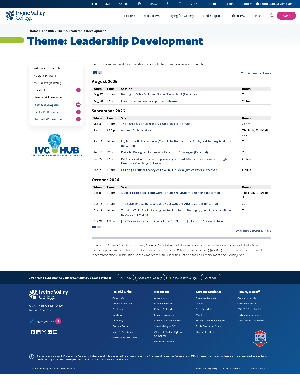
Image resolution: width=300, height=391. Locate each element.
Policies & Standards (165, 309)
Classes (245, 3)
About (94, 3)
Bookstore (118, 315)
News (107, 3)
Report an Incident (164, 341)
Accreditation (161, 298)
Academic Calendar (206, 298)
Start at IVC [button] (152, 15)
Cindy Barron (156, 250)
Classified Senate (247, 303)
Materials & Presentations (49, 97)
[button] (58, 321)
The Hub (48, 30)
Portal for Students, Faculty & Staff (275, 3)
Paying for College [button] (182, 15)
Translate (211, 3)
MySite (199, 315)
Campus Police (120, 326)
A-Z (155, 3)
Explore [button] (130, 15)
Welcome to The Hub (46, 68)
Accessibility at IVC (122, 303)
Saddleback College (150, 277)
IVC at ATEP (211, 277)
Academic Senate (247, 298)
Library (194, 3)
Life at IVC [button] (238, 15)
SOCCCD (125, 277)
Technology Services (249, 315)
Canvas (199, 303)
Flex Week (39, 90)
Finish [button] (257, 15)
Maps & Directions (122, 332)
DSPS (85, 359)
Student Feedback (206, 332)
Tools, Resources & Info (209, 326)
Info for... (230, 3)
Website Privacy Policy (206, 368)
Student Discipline (164, 315)
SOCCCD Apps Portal (249, 309)
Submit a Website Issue (234, 368)
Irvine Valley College (184, 277)
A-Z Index (117, 309)
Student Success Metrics (167, 320)
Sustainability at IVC (165, 326)
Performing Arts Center (125, 337)
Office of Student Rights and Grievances (169, 334)
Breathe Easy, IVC (163, 303)
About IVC (118, 298)
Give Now (123, 3)
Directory (117, 320)
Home (34, 30)
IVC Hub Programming (47, 82)
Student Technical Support (210, 320)
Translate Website (259, 368)
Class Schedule (204, 309)
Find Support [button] (213, 15)
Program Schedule (44, 75)
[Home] (63, 16)
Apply (286, 15)
